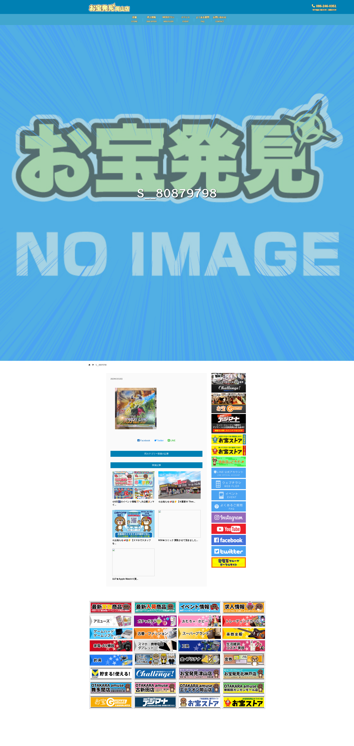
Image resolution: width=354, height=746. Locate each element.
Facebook (145, 440)
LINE (172, 440)
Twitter (160, 440)
